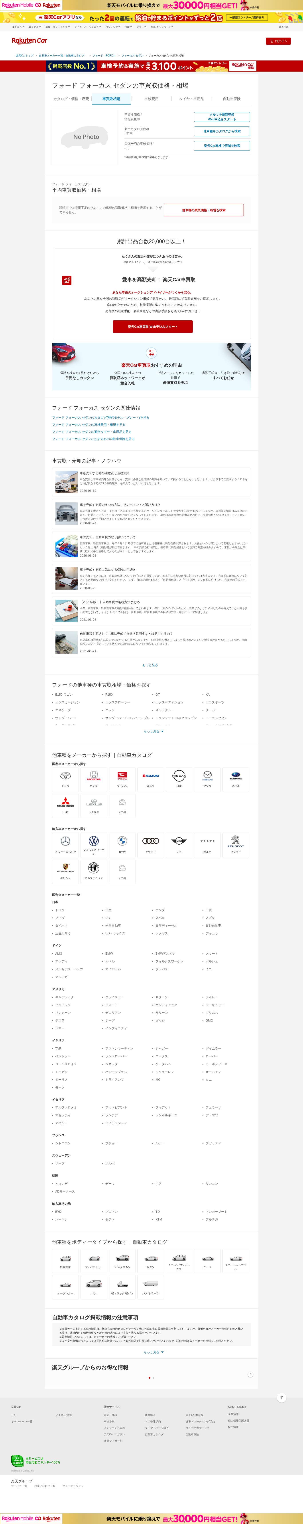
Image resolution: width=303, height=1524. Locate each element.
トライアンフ (114, 1079)
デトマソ (212, 1115)
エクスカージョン (67, 702)
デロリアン (113, 1012)
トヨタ (60, 910)
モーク (60, 1087)
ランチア (111, 1115)
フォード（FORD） (104, 55)
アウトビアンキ (116, 1107)
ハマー (60, 1028)
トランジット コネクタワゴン (176, 718)
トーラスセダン (216, 718)
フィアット (163, 1107)
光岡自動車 (113, 925)
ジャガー (161, 1048)
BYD (58, 1211)
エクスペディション (169, 702)
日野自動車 (213, 925)
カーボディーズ (216, 1064)
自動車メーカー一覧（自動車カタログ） (63, 55)
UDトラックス (115, 933)
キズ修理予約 (153, 1421)
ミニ (209, 969)
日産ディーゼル (166, 925)
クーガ (210, 710)
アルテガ (61, 977)
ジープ (110, 1020)
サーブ (60, 1163)
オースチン (213, 1072)
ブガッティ (213, 1143)
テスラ (60, 1020)
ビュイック (63, 1005)
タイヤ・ (191, 99)
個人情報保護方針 (238, 1420)
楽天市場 (284, 27)
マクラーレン (164, 1072)
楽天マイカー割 (113, 1440)
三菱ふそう (63, 933)
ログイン (281, 41)
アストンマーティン (119, 1048)
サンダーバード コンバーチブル (127, 718)
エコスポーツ (215, 702)
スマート (212, 953)
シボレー (212, 997)
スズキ (210, 918)
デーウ (110, 1183)
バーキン (61, 1219)
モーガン (61, 1072)
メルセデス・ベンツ (69, 969)
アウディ (61, 961)
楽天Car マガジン (114, 1434)
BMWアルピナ (165, 953)
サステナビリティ (73, 1486)
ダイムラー (213, 1048)
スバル (160, 918)
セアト (110, 1219)
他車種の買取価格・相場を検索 (204, 210)
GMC (209, 1020)
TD (157, 1211)
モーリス (61, 1079)
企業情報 (233, 1414)
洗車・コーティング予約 (200, 1421)
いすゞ (110, 918)
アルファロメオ (66, 1107)
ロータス (161, 1056)
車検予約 (109, 1421)
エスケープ (63, 710)
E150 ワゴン (64, 694)
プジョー (111, 1143)
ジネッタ (111, 1064)
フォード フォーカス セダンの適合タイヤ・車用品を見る (92, 432)
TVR (58, 1048)
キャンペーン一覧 (21, 1421)
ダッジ (160, 1020)
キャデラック (64, 997)
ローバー (212, 1056)
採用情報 (233, 1427)
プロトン (111, 1211)
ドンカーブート (216, 1211)
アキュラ (212, 933)
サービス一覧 (19, 1486)
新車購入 (150, 1415)
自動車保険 (192, 1434)
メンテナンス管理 (114, 1428)
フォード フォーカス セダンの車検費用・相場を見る (88, 424)
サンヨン (212, 1183)
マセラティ (63, 1115)
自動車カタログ (154, 1434)
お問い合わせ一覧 (44, 1486)
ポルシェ (212, 961)
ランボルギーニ (166, 1115)
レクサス (161, 933)
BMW (109, 953)
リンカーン (63, 1012)
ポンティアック (166, 1005)
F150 (109, 694)
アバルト (61, 1123)
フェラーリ (213, 1107)
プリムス (212, 1012)
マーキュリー (215, 1005)
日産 (108, 910)
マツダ (60, 918)
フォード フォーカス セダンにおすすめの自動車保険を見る (93, 439)
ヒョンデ (61, 1183)
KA (208, 694)
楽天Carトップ (24, 55)
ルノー (160, 1143)
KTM (158, 1219)
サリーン (161, 1012)
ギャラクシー (164, 710)
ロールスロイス (66, 1064)
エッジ (110, 710)
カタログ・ (71, 99)
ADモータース (65, 1191)
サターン (161, 997)
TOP (13, 1415)
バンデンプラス (116, 1072)
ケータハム (163, 1064)
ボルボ (110, 1163)
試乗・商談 (110, 1415)
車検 (151, 99)
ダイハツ (61, 925)
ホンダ (160, 910)
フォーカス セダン (133, 55)
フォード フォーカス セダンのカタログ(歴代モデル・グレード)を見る (100, 417)
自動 (232, 99)
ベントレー (63, 1056)
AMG (58, 953)
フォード (111, 1005)
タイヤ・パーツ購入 (157, 1428)
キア (158, 1183)
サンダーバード (66, 718)
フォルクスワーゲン (169, 961)
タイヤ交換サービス (198, 1428)
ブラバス (161, 969)
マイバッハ (113, 969)
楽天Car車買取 (194, 1415)
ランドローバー (116, 1056)
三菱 (209, 910)
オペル (110, 961)
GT (157, 694)
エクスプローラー (117, 702)
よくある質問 (64, 1415)
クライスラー (114, 997)
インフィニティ (116, 1028)
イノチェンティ (116, 1123)
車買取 (111, 99)
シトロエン (63, 1143)
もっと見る (150, 665)
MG (158, 1079)
